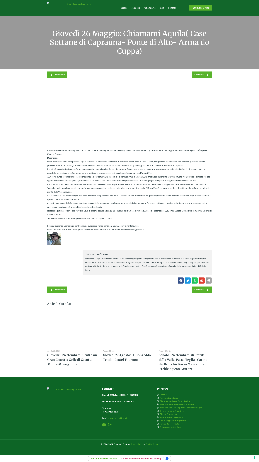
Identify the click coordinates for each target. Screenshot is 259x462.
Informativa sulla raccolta (104, 458)
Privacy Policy (137, 444)
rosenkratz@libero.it (118, 418)
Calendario (150, 8)
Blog (162, 8)
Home (124, 8)
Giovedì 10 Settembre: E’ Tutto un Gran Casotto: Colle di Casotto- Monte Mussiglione (72, 359)
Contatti (172, 8)
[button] (181, 280)
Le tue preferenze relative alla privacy (141, 458)
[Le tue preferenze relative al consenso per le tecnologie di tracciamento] (254, 457)
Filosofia (136, 8)
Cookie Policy (152, 444)
